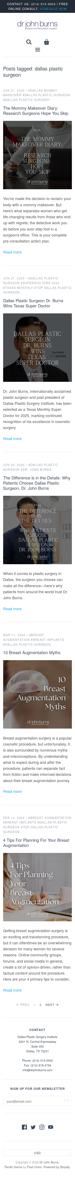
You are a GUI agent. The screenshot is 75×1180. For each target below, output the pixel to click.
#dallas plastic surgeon (46, 95)
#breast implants (47, 640)
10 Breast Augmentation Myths (31, 652)
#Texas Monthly (18, 288)
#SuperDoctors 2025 (40, 283)
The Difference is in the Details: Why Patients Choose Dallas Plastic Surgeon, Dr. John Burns (36, 483)
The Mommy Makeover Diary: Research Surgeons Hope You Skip (35, 110)
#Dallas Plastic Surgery (26, 100)
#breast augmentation (49, 818)
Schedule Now (53, 9)
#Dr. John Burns (36, 469)
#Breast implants (19, 822)
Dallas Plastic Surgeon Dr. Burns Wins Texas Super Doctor (33, 303)
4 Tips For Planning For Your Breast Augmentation (36, 842)
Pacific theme (13, 1167)
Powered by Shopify (57, 1167)
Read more (12, 252)
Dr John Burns (49, 1162)
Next (50, 1005)
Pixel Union (34, 1167)
